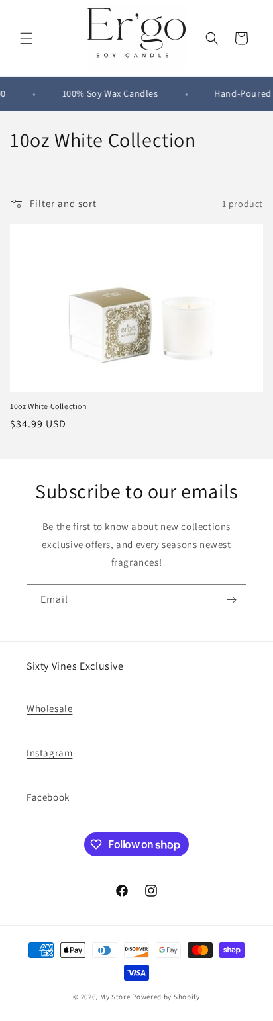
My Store (115, 996)
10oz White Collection (48, 406)
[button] (26, 38)
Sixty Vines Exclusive (75, 666)
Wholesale (49, 708)
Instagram (49, 752)
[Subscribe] (231, 599)
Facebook (48, 797)
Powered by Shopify (166, 996)
